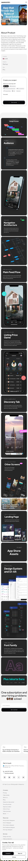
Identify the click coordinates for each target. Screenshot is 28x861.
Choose (14, 857)
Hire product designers (9, 820)
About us (5, 797)
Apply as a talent (7, 806)
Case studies (6, 795)
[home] (5, 2)
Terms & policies (7, 804)
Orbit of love (6, 809)
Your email (5, 94)
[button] (26, 2)
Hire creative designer (8, 825)
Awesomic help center (8, 802)
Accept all (8, 853)
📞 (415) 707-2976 (8, 771)
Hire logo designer (7, 829)
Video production (7, 839)
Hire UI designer (7, 822)
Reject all (20, 853)
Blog (4, 799)
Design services (7, 836)
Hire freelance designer (9, 827)
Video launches (7, 811)
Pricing (5, 792)
